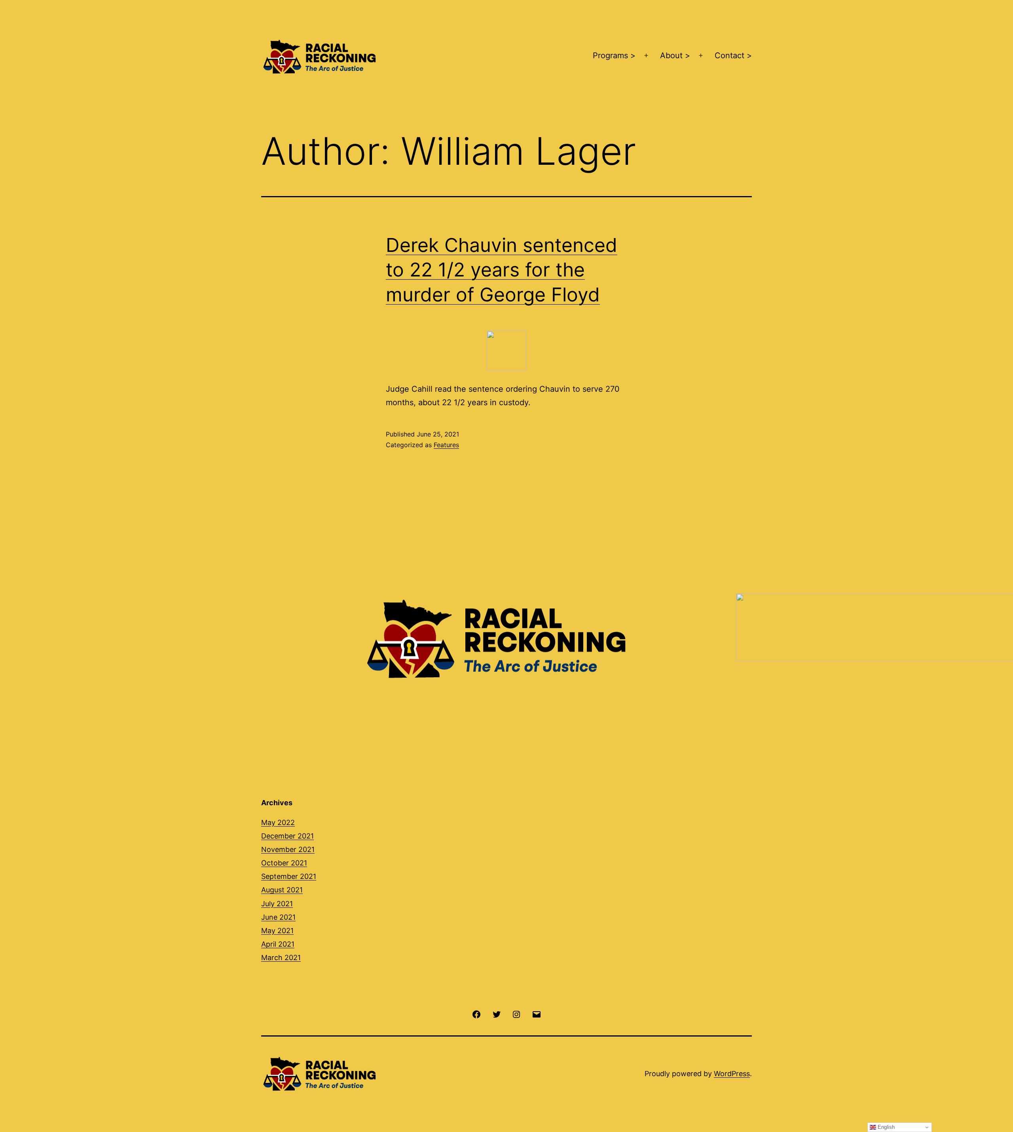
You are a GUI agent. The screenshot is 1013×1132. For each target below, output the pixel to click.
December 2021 (287, 836)
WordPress (732, 1073)
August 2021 (282, 890)
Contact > (733, 55)
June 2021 (278, 917)
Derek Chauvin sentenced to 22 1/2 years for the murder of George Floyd (501, 269)
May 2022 (278, 822)
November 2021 (288, 849)
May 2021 (277, 930)
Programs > (614, 55)
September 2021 (288, 876)
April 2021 (277, 944)
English (885, 1127)
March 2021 (281, 957)
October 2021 (284, 863)
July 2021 (277, 904)
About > (675, 55)
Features (446, 445)
